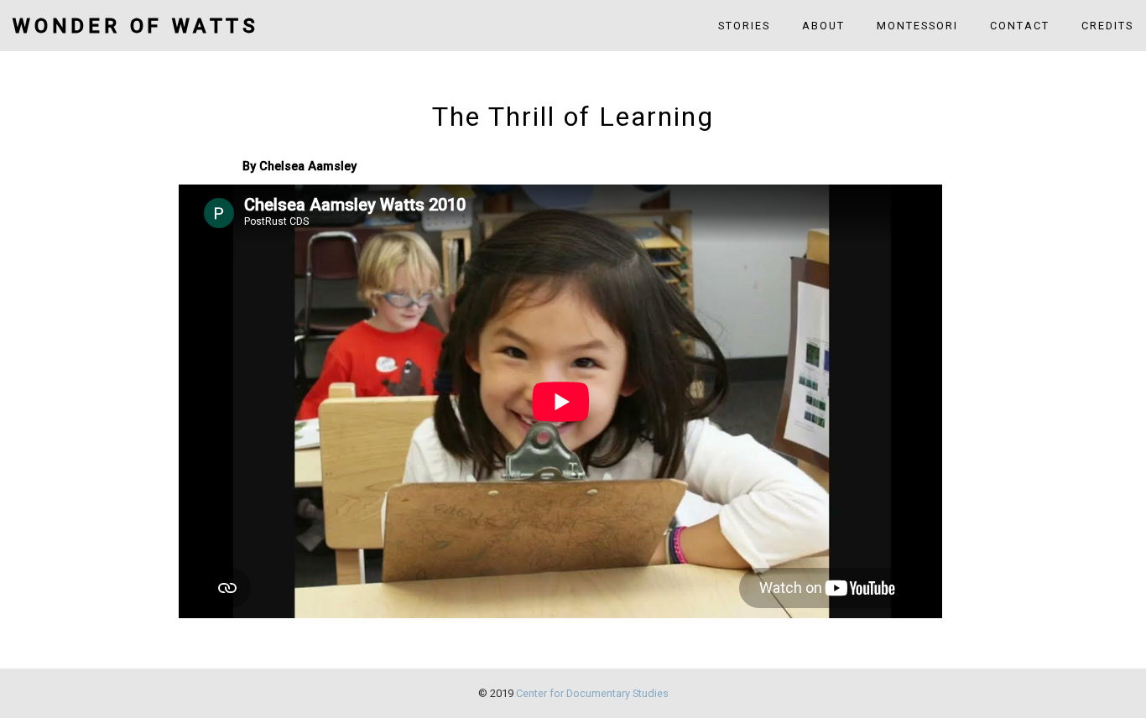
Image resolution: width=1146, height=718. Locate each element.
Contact (1020, 25)
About (823, 25)
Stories (744, 25)
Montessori (917, 25)
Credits (1107, 25)
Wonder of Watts (136, 26)
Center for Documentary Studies (592, 693)
